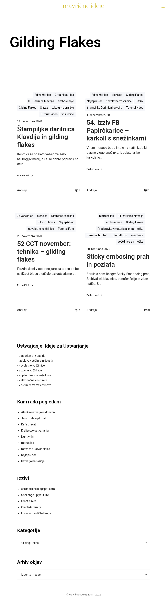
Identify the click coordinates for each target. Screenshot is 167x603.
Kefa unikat (28, 424)
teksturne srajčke (63, 107)
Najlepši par (28, 455)
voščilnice (68, 114)
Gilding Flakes (27, 107)
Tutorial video (49, 114)
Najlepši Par (94, 101)
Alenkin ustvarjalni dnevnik (38, 412)
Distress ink (106, 216)
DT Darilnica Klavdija (41, 101)
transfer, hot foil (97, 235)
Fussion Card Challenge (36, 513)
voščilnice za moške (130, 241)
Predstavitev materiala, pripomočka (120, 228)
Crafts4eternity (31, 507)
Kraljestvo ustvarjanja (35, 430)
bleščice (117, 94)
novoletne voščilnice (119, 101)
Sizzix (44, 107)
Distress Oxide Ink (62, 216)
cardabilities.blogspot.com (38, 488)
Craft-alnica (28, 501)
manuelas (27, 442)
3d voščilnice (43, 94)
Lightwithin (28, 436)
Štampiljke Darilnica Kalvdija (104, 107)
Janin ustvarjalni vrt (33, 418)
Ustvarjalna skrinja (33, 461)
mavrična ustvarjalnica (35, 449)
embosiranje (66, 101)
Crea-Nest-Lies (64, 94)
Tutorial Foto (66, 228)
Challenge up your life (35, 495)
